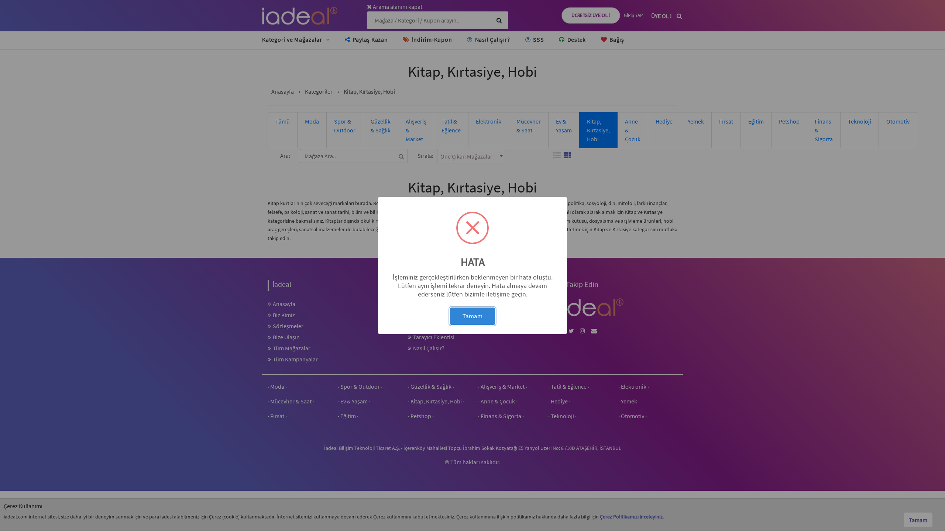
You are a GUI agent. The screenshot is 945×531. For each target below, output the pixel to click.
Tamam (472, 316)
